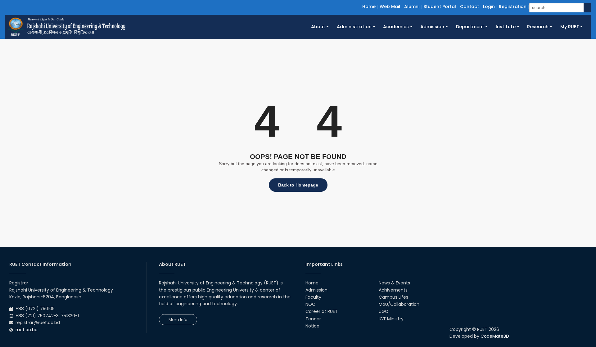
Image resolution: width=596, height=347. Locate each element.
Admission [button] (432, 27)
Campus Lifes (393, 297)
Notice (312, 326)
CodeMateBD (495, 336)
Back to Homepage (298, 184)
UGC (383, 311)
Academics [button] (396, 27)
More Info (178, 320)
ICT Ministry (391, 319)
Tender (313, 319)
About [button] (318, 27)
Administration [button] (354, 27)
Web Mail (390, 6)
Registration (512, 6)
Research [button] (538, 27)
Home (369, 6)
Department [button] (470, 27)
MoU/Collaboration (399, 304)
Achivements (393, 290)
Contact (469, 6)
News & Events (394, 283)
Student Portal (439, 6)
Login (489, 6)
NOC (310, 304)
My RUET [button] (569, 27)
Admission (316, 290)
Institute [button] (506, 27)
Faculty (313, 297)
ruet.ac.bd (27, 330)
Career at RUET (321, 311)
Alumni (411, 6)
